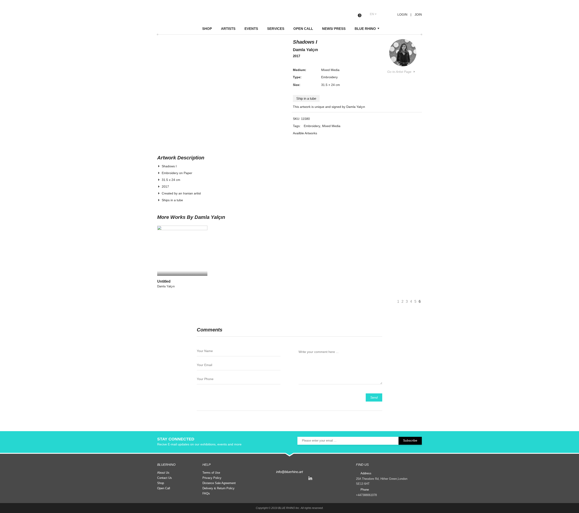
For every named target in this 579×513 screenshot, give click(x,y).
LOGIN (401, 14)
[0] (363, 14)
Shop (160, 483)
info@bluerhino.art (289, 472)
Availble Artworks (305, 133)
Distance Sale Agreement (219, 483)
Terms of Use (211, 472)
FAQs (206, 493)
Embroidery (329, 77)
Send (374, 397)
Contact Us (164, 478)
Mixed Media (330, 70)
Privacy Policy (211, 478)
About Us (163, 472)
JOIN (418, 14)
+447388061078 (366, 495)
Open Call (163, 488)
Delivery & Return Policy (218, 488)
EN (372, 14)
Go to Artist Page (399, 71)
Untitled (164, 281)
